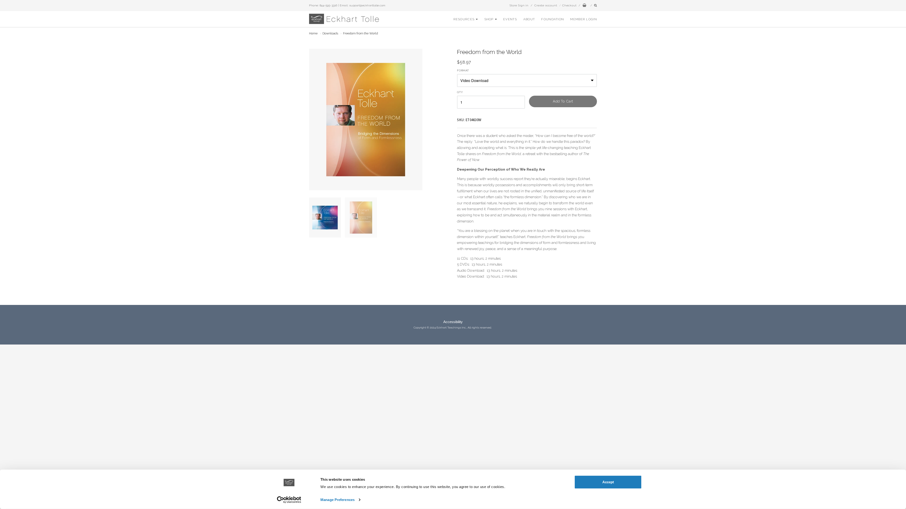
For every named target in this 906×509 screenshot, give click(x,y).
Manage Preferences (337, 500)
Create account (545, 5)
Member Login (583, 19)
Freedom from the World (360, 33)
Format (463, 70)
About (529, 19)
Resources (464, 19)
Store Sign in (518, 5)
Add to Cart (563, 101)
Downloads (330, 33)
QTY (460, 92)
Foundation (552, 19)
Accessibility (453, 322)
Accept (608, 482)
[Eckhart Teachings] (344, 22)
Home (313, 33)
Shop (489, 19)
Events (510, 19)
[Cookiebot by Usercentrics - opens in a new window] (289, 499)
